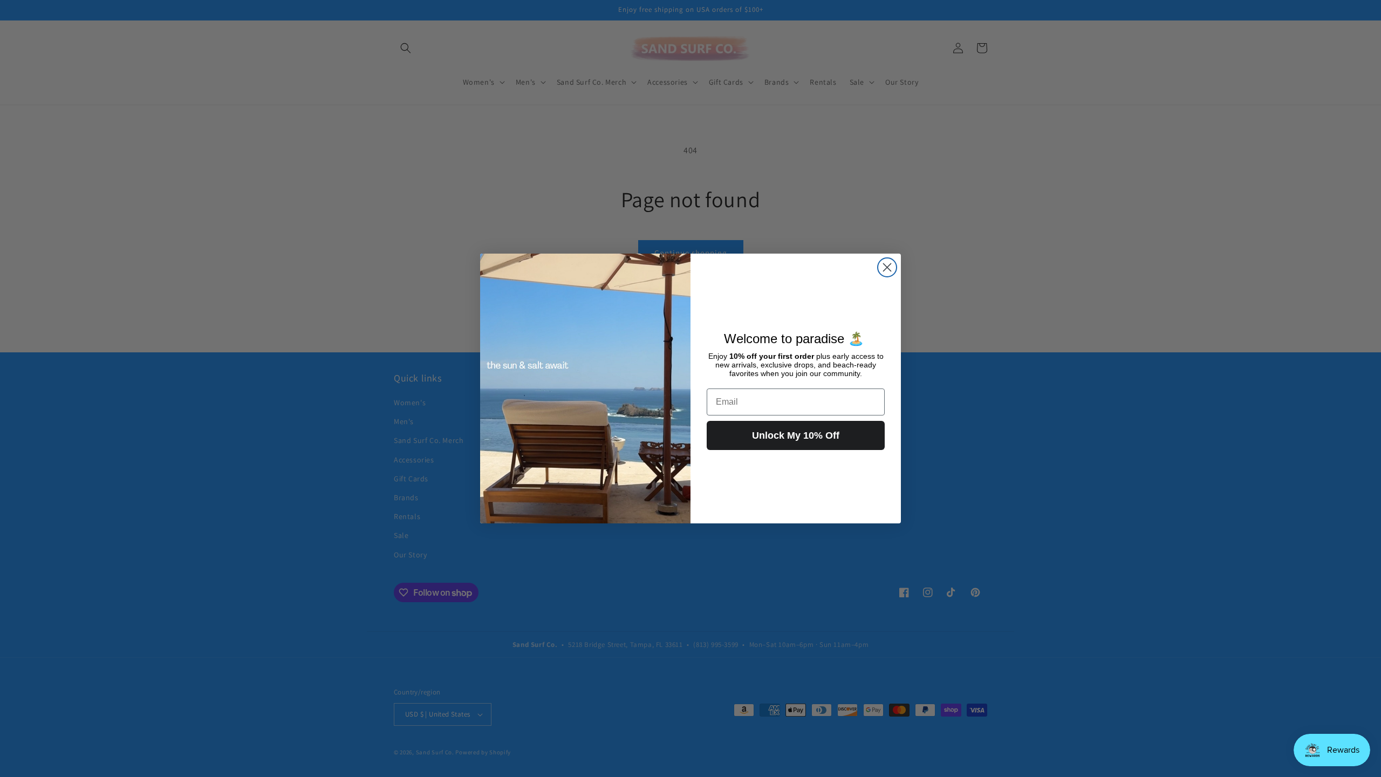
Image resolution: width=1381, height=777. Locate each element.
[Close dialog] (887, 267)
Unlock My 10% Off (795, 435)
